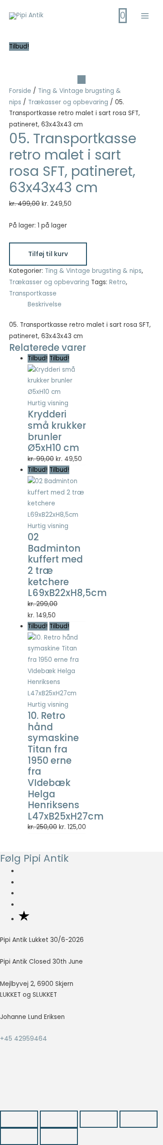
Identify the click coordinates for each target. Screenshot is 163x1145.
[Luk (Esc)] (139, 1119)
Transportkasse (33, 293)
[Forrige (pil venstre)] (19, 1136)
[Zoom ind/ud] (19, 1119)
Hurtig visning (48, 403)
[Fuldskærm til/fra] (59, 1119)
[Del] (99, 1119)
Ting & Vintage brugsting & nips (93, 271)
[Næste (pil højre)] (59, 1136)
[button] (18, 1088)
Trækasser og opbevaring (68, 102)
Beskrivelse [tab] (45, 304)
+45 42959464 (23, 1038)
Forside (20, 91)
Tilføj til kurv (48, 254)
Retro (117, 282)
